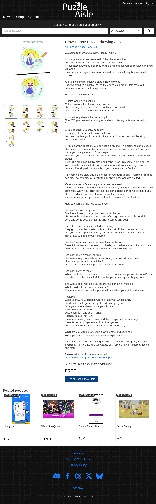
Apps (82, 47)
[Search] (149, 31)
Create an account (132, 3)
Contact (78, 487)
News (7, 17)
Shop (20, 17)
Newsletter (78, 453)
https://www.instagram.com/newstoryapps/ (89, 357)
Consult (34, 17)
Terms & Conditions (78, 459)
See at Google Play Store (81, 379)
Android (92, 47)
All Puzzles (71, 47)
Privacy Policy (78, 465)
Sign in (149, 3)
